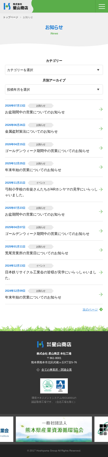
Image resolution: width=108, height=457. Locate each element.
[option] (54, 429)
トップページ (10, 17)
